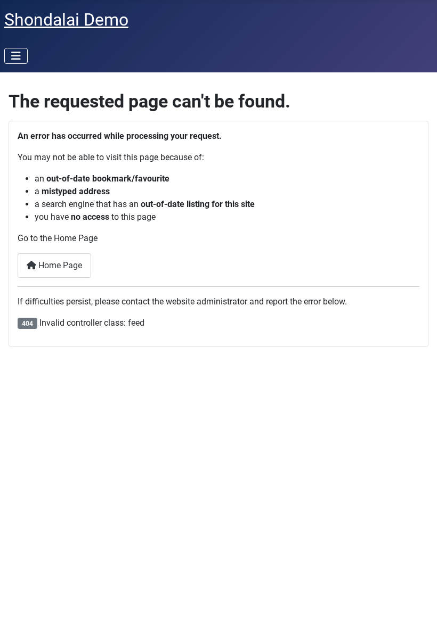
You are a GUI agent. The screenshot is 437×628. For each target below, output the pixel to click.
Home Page (59, 265)
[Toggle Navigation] (16, 56)
